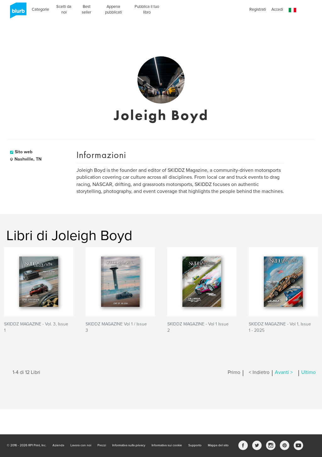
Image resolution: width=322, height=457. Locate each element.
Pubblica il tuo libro (147, 9)
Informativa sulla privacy (128, 445)
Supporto (195, 445)
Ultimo (308, 372)
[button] (292, 10)
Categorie (40, 9)
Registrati (257, 9)
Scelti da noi (63, 9)
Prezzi (101, 445)
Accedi (277, 9)
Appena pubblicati (113, 9)
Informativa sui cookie (167, 445)
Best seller (86, 9)
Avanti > (284, 372)
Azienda (58, 445)
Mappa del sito (218, 445)
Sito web (23, 152)
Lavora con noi (80, 445)
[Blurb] (16, 12)
